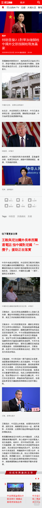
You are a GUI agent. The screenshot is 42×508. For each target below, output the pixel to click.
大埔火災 (31, 7)
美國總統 (21, 216)
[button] (35, 479)
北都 (23, 7)
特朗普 (12, 216)
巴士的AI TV (13, 7)
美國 (30, 216)
